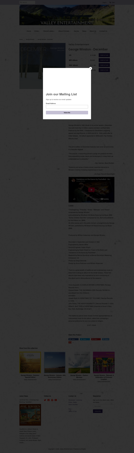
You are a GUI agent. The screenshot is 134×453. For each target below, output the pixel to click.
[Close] (90, 68)
